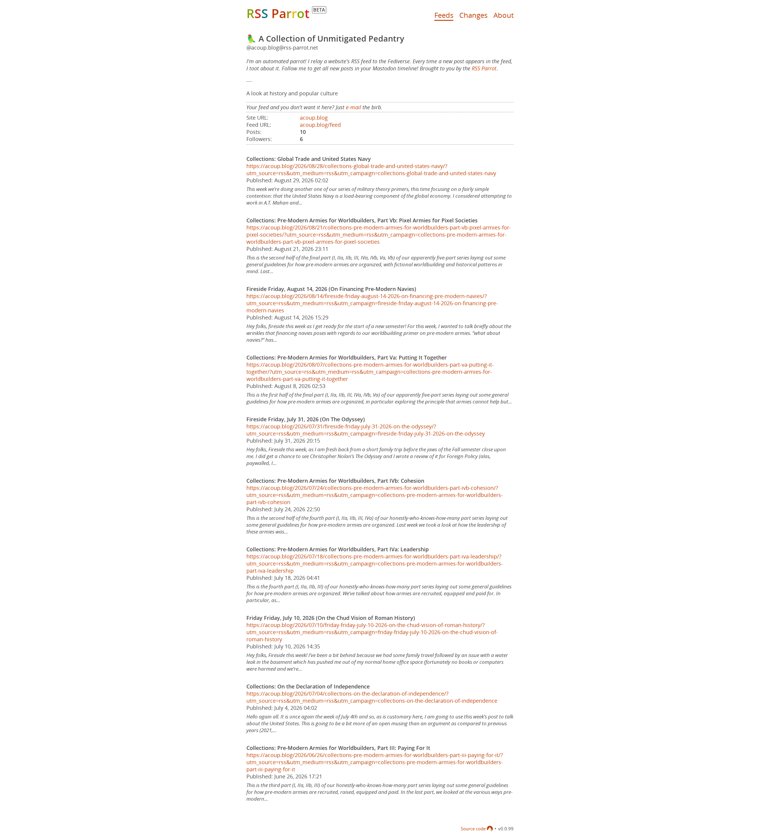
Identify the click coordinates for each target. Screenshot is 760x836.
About (503, 15)
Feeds (443, 15)
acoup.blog (314, 117)
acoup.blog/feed (320, 124)
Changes (473, 15)
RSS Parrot (484, 68)
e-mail (353, 107)
